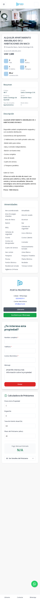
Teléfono (8, 347)
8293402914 (20, 298)
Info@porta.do (20, 304)
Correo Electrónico (11, 356)
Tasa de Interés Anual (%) (13, 421)
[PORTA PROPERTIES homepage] (20, 4)
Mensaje (7, 365)
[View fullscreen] (36, 27)
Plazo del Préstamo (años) (13, 431)
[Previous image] (4, 20)
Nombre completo (11, 337)
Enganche (7, 411)
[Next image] (36, 20)
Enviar (20, 384)
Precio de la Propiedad (12, 401)
